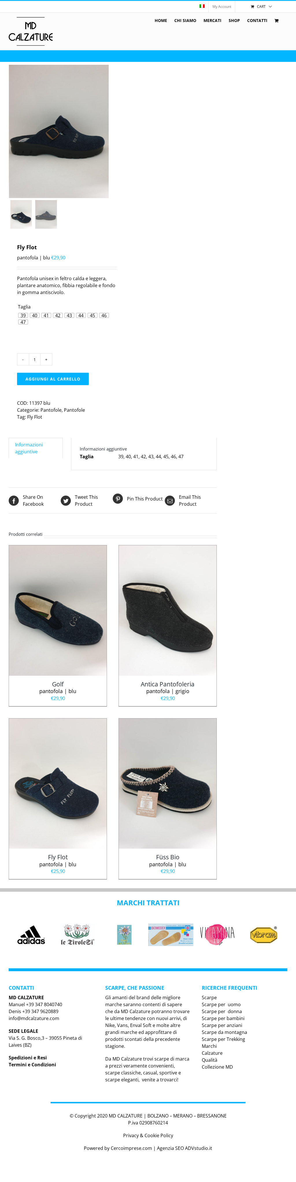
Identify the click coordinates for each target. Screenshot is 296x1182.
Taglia (24, 307)
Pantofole (51, 410)
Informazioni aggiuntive (29, 448)
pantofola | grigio (168, 687)
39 (120, 456)
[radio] (23, 315)
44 (158, 456)
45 (166, 456)
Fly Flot (34, 417)
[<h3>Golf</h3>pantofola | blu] (58, 549)
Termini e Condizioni (32, 1064)
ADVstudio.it (198, 1148)
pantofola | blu (57, 687)
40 (128, 456)
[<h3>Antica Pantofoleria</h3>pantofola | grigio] (168, 549)
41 (135, 456)
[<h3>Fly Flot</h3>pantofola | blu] (58, 722)
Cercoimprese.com (131, 1148)
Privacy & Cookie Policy (148, 1135)
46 (173, 456)
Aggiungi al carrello (52, 379)
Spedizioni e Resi (28, 1057)
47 (181, 456)
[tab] (36, 448)
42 (143, 456)
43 (150, 456)
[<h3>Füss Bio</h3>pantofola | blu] (168, 722)
